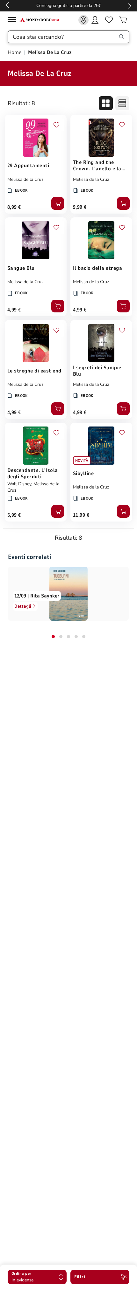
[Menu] (13, 20)
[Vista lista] (122, 103)
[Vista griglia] (106, 103)
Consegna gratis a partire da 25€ (68, 6)
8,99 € (14, 207)
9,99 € (80, 207)
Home (15, 52)
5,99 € (14, 515)
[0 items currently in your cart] (123, 20)
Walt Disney (19, 484)
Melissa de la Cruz (25, 179)
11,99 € (81, 515)
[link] (83, 20)
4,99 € (14, 309)
